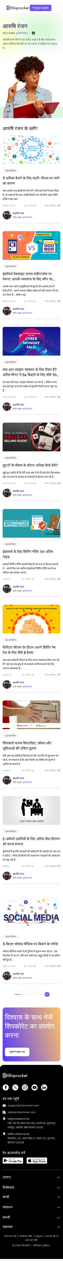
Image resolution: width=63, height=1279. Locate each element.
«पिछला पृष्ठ (18, 994)
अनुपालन (39, 1236)
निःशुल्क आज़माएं (40, 8)
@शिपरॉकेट (22, 33)
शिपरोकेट (28, 217)
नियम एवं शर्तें (10, 1236)
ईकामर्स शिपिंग (10, 170)
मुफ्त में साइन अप (17, 1052)
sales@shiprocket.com (22, 1112)
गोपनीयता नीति (25, 1236)
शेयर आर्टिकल (51, 205)
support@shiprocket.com (23, 1105)
